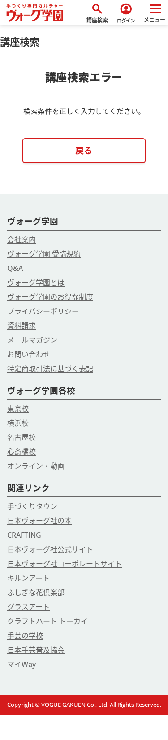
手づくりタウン (32, 506)
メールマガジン (32, 340)
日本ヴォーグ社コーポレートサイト (64, 564)
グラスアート (28, 607)
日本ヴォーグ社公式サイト (50, 549)
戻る (83, 150)
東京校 (18, 409)
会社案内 (21, 239)
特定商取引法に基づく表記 (50, 369)
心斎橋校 (21, 452)
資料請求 (21, 326)
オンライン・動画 (36, 466)
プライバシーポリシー (43, 311)
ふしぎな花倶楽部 (36, 592)
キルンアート (28, 578)
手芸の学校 (25, 635)
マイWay (21, 664)
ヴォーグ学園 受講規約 (44, 254)
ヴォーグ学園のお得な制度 (50, 297)
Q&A (15, 268)
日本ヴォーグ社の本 (39, 521)
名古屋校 (21, 437)
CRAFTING (24, 535)
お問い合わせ (28, 354)
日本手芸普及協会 (36, 650)
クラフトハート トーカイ (47, 621)
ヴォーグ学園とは (36, 282)
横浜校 (18, 423)
